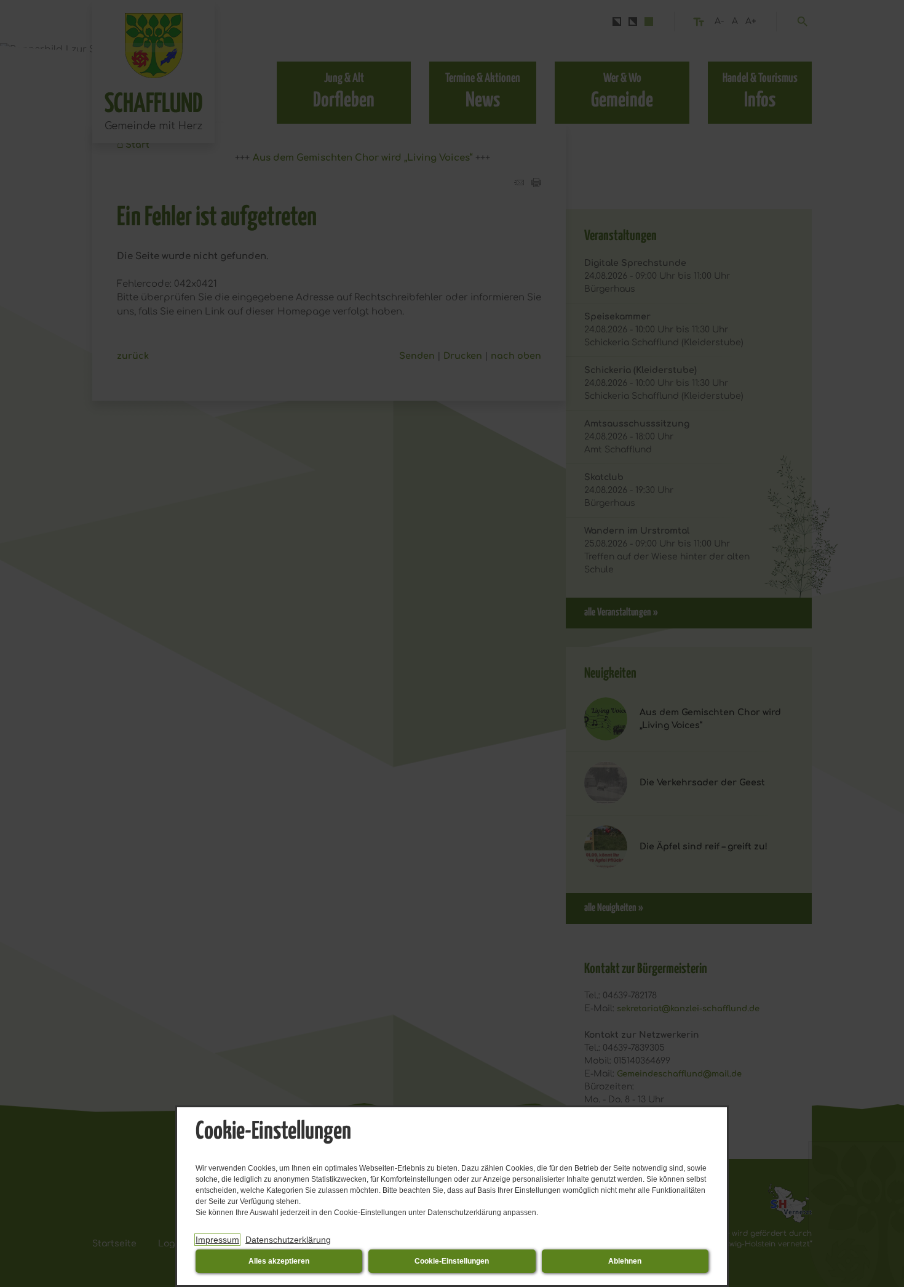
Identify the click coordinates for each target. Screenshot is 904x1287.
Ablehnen (624, 1261)
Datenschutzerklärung (288, 1240)
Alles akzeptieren (278, 1261)
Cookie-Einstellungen (451, 1261)
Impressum (217, 1240)
